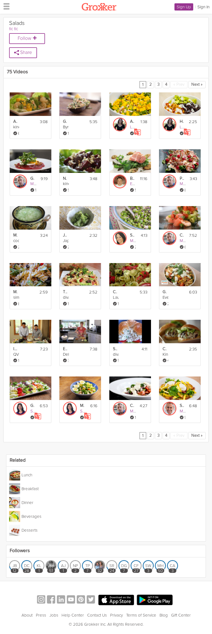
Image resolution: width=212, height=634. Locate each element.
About (27, 615)
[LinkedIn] (61, 600)
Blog (164, 615)
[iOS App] (116, 600)
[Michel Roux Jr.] (169, 408)
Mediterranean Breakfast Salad (82, 406)
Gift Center (181, 615)
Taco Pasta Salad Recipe (65, 292)
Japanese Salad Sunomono (65, 235)
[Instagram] (41, 600)
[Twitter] (91, 600)
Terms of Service (141, 615)
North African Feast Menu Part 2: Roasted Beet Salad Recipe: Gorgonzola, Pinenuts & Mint (65, 178)
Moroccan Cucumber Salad (15, 235)
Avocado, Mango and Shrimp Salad (15, 121)
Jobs (53, 615)
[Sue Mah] (20, 408)
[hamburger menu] (5, 6)
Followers (20, 551)
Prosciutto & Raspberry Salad (182, 178)
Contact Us (97, 615)
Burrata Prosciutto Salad (132, 178)
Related (18, 460)
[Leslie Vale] (120, 124)
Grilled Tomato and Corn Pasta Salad (165, 292)
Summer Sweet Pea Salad (132, 235)
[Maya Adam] (120, 238)
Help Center (73, 615)
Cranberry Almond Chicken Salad (165, 349)
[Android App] (154, 600)
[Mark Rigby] (20, 181)
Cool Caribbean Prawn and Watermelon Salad (182, 235)
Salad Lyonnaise (182, 406)
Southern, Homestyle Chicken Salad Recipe (115, 349)
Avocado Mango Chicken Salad (132, 121)
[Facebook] (51, 600)
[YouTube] (71, 600)
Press (41, 615)
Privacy (116, 615)
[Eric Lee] (120, 181)
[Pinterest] (81, 600)
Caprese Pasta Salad (115, 292)
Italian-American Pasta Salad (15, 349)
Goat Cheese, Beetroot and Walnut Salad (32, 178)
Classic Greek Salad (132, 406)
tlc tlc (13, 28)
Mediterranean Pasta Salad (15, 292)
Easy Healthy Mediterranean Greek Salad (65, 349)
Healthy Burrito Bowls (182, 121)
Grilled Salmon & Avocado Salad (65, 121)
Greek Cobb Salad (32, 406)
